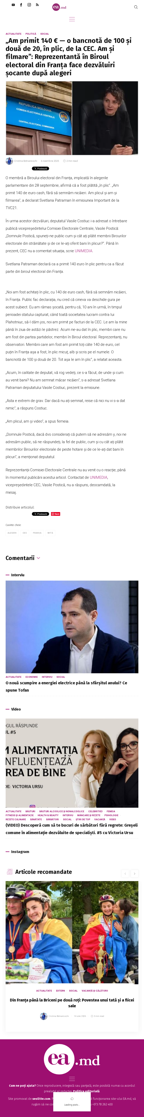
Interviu (47, 677)
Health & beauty (48, 815)
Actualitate (13, 34)
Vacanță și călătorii (95, 990)
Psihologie (111, 815)
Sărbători (52, 819)
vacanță (99, 819)
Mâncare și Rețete (88, 815)
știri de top (83, 819)
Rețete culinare (16, 819)
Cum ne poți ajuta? (22, 1085)
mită (50, 533)
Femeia (111, 811)
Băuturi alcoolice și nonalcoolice (61, 811)
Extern (60, 990)
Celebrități (95, 811)
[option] (72, 960)
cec (25, 533)
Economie (32, 677)
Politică (31, 34)
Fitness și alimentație (20, 815)
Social (44, 34)
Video (112, 819)
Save (126, 1029)
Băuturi (30, 811)
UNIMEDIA (83, 251)
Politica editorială (86, 1091)
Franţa (37, 533)
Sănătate (36, 819)
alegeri (12, 533)
